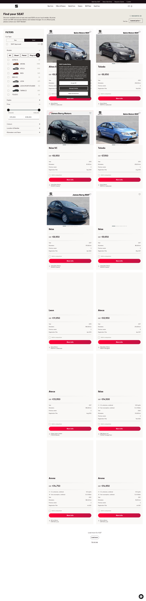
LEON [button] (22, 81)
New (15, 40)
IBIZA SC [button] (15, 77)
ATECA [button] (22, 68)
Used (33, 40)
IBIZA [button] (22, 73)
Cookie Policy (68, 78)
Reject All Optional (74, 93)
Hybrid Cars (71, 6)
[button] (70, 46)
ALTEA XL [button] (15, 60)
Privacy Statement (78, 78)
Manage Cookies (73, 88)
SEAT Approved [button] (16, 44)
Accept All (73, 83)
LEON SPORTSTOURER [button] (27, 86)
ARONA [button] (22, 64)
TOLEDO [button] (15, 94)
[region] (73, 79)
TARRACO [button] (23, 90)
